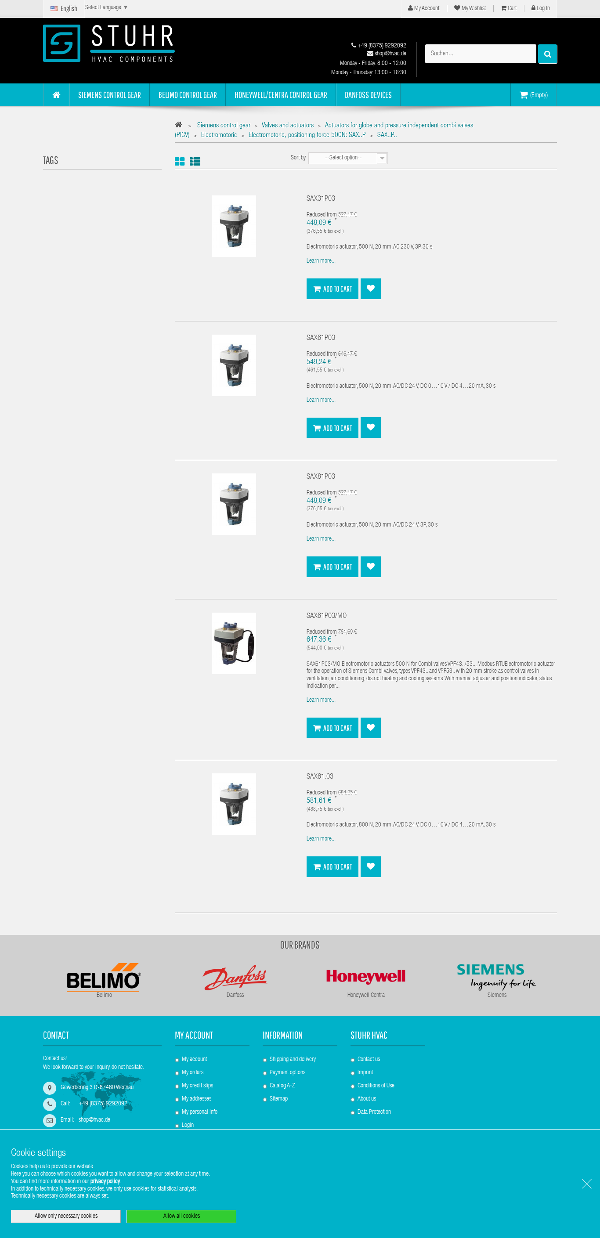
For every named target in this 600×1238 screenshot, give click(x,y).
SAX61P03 (321, 338)
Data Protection (374, 1112)
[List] (195, 162)
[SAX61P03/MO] (234, 643)
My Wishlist (473, 9)
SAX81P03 (321, 477)
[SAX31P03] (234, 227)
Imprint (365, 1073)
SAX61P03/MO (327, 616)
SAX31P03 (321, 199)
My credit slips (197, 1086)
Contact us (369, 1060)
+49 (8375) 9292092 (381, 46)
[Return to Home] (181, 126)
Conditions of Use (376, 1086)
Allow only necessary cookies (66, 1216)
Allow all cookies (181, 1216)
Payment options (287, 1073)
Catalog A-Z (282, 1086)
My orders (192, 1073)
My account (194, 1035)
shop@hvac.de (389, 54)
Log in (542, 9)
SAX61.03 (320, 777)
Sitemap (279, 1099)
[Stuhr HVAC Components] (124, 43)
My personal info (199, 1112)
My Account (426, 9)
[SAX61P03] (234, 366)
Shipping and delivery (293, 1060)
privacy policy (105, 1182)
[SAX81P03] (234, 505)
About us (367, 1099)
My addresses (196, 1099)
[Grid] (179, 162)
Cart (511, 9)
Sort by (298, 158)
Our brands (300, 944)
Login (188, 1126)
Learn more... (321, 261)
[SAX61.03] (234, 804)
